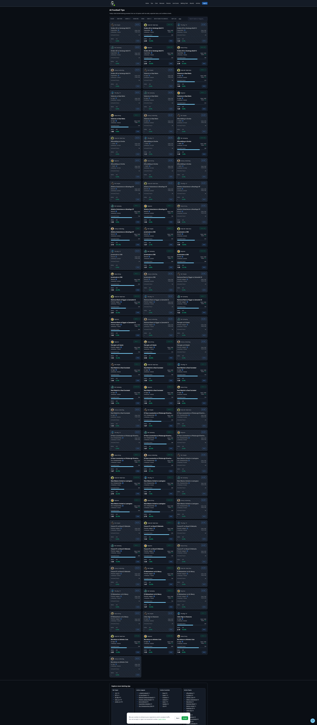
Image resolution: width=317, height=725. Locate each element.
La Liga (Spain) (143, 695)
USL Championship (149, 415)
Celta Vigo (189, 710)
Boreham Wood (190, 704)
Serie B (113, 189)
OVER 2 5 (149, 18)
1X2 (116, 693)
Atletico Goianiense (191, 699)
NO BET (112, 18)
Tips (152, 3)
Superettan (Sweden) (144, 704)
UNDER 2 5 (127, 18)
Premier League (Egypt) (145, 699)
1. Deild (179, 121)
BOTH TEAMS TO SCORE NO (161, 18)
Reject (177, 718)
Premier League (181, 279)
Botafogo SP (189, 708)
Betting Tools (184, 3)
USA (164, 706)
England (165, 697)
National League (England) (146, 697)
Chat (156, 3)
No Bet (117, 697)
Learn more (162, 719)
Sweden (165, 704)
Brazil (164, 693)
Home (147, 3)
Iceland (165, 699)
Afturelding (189, 693)
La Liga (146, 75)
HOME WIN (135, 18)
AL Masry (188, 695)
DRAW (142, 18)
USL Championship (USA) (145, 706)
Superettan (114, 30)
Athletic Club (190, 697)
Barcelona (189, 702)
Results (192, 3)
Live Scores (176, 3)
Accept (185, 718)
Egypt (164, 695)
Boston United (190, 706)
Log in (205, 3)
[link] (125, 32)
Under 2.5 (117, 702)
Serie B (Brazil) (143, 702)
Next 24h (174, 18)
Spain (164, 702)
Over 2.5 (117, 699)
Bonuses (162, 3)
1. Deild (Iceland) (143, 693)
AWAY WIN (119, 18)
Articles (198, 3)
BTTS (116, 695)
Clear (180, 18)
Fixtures (168, 3)
